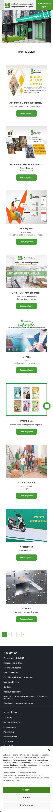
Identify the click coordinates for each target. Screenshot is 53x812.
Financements (10, 727)
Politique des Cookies (13, 692)
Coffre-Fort (9, 741)
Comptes (8, 717)
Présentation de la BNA (14, 658)
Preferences (26, 805)
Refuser (26, 797)
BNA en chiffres (11, 672)
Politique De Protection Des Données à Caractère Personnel (25, 697)
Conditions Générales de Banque (18, 677)
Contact (7, 687)
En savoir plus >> (26, 113)
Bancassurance (10, 737)
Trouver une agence (12, 668)
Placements (9, 732)
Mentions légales (11, 682)
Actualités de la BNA (13, 663)
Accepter (26, 789)
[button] (48, 749)
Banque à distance (12, 722)
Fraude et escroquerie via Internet (18, 703)
